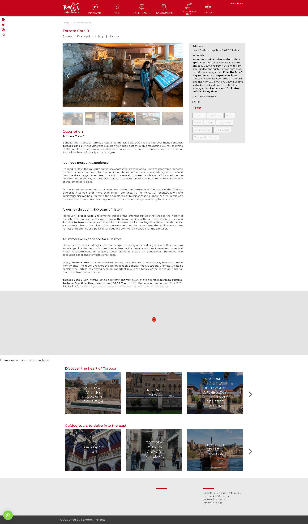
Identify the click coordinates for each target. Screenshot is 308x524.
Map (101, 36)
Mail (197, 101)
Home (66, 22)
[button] (8, 515)
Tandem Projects (93, 519)
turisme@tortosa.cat (215, 499)
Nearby (114, 36)
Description (85, 36)
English (236, 3)
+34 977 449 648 (212, 502)
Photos (68, 36)
